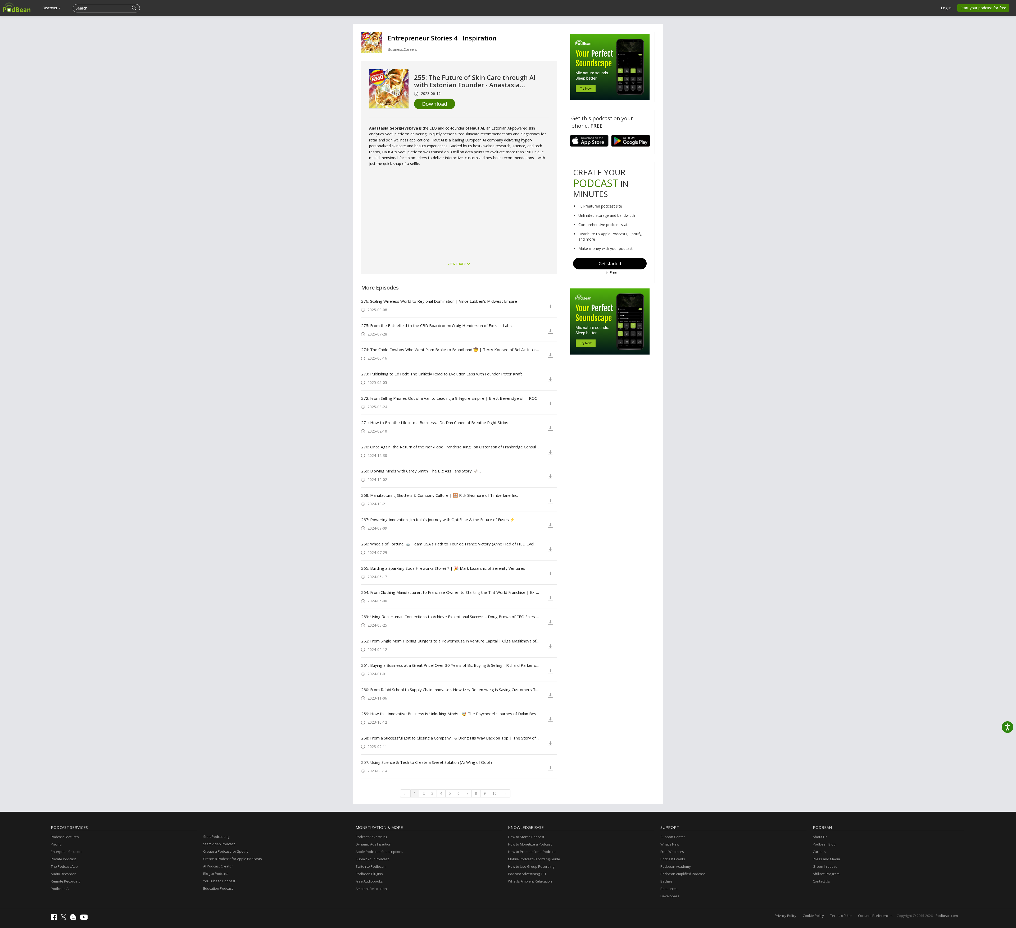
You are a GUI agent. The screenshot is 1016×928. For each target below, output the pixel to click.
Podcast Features (65, 836)
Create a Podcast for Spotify (225, 851)
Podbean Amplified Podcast (682, 873)
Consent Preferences (875, 915)
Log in (946, 7)
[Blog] (74, 918)
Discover (50, 7)
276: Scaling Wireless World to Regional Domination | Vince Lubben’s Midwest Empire (439, 301)
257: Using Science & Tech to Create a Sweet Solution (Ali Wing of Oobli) (426, 762)
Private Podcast (63, 859)
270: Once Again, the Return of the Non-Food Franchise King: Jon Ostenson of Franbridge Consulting (450, 446)
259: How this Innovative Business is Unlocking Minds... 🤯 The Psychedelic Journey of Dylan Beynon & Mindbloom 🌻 (450, 713)
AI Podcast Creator (218, 866)
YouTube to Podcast (219, 881)
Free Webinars (672, 851)
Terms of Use (841, 915)
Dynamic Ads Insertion (373, 844)
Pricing (56, 844)
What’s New (669, 844)
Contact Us (821, 881)
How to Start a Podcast (526, 836)
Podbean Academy (675, 866)
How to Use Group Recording (531, 866)
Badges (666, 881)
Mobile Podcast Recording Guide (534, 859)
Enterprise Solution (66, 851)
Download (434, 103)
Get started (610, 264)
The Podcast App (64, 866)
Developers (669, 896)
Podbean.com (947, 915)
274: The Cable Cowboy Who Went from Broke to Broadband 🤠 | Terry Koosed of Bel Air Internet (450, 349)
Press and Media (826, 859)
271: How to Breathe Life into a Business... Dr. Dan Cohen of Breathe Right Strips (434, 422)
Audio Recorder (63, 873)
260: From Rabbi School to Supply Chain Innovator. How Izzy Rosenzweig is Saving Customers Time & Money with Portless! (450, 689)
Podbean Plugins (369, 873)
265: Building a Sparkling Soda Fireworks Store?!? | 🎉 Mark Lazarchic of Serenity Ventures (443, 568)
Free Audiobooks (369, 881)
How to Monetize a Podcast (530, 844)
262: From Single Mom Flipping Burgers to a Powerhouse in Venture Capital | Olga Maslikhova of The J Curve (450, 640)
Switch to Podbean (370, 866)
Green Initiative (825, 866)
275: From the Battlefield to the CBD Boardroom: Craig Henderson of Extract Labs (436, 325)
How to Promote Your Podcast (532, 851)
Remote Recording (65, 881)
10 (494, 793)
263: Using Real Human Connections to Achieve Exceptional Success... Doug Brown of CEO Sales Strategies (450, 616)
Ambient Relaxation (371, 888)
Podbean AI (60, 888)
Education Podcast (218, 888)
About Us (820, 836)
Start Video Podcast (219, 844)
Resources (669, 888)
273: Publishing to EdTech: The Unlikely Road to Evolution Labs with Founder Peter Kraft (441, 373)
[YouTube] (85, 918)
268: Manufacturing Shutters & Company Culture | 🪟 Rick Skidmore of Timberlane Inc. (439, 495)
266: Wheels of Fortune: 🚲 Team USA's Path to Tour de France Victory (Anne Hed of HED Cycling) (450, 543)
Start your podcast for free (983, 7)
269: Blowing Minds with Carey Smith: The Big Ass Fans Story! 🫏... (421, 470)
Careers (819, 851)
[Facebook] (55, 918)
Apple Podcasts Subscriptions (379, 851)
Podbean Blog (824, 844)
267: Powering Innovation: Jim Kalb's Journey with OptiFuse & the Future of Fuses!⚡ (438, 519)
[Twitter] (65, 918)
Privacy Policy (785, 915)
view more (457, 263)
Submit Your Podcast (372, 859)
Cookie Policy (813, 915)
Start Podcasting (216, 836)
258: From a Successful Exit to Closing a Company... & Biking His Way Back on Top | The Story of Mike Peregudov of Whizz (450, 738)
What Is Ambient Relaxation (530, 881)
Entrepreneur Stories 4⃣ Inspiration (442, 38)
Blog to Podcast (215, 873)
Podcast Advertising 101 (527, 873)
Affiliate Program (826, 873)
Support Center (672, 836)
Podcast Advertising (371, 836)
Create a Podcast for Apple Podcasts (232, 858)
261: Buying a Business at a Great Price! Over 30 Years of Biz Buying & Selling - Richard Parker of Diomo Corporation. (450, 665)
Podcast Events (672, 859)
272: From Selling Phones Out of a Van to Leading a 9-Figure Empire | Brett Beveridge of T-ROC (449, 398)
